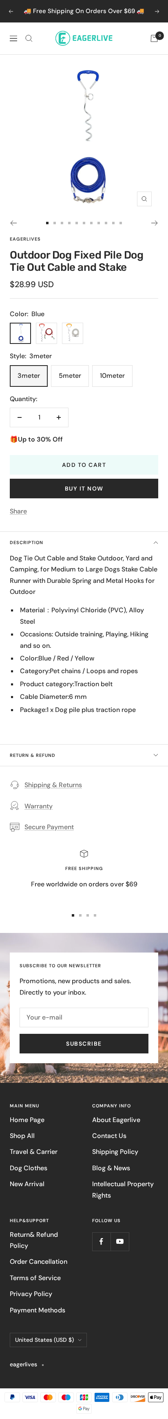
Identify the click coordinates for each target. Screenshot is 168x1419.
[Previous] (13, 223)
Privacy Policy (31, 1294)
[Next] (154, 223)
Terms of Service (35, 1278)
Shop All (22, 1135)
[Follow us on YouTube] (120, 1241)
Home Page (27, 1120)
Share (18, 511)
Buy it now (84, 488)
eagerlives (25, 239)
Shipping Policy (115, 1151)
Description (26, 542)
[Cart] (154, 38)
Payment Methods (37, 1310)
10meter (112, 375)
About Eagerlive (116, 1120)
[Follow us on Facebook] (101, 1241)
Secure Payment (49, 827)
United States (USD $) (44, 1339)
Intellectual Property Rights (123, 1189)
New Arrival (27, 1184)
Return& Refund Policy (34, 1240)
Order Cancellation (38, 1261)
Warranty (38, 806)
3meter (29, 375)
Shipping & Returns (53, 785)
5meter (70, 375)
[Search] (29, 38)
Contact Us (109, 1135)
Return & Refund (32, 755)
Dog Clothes (28, 1168)
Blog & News (111, 1168)
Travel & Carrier (33, 1151)
